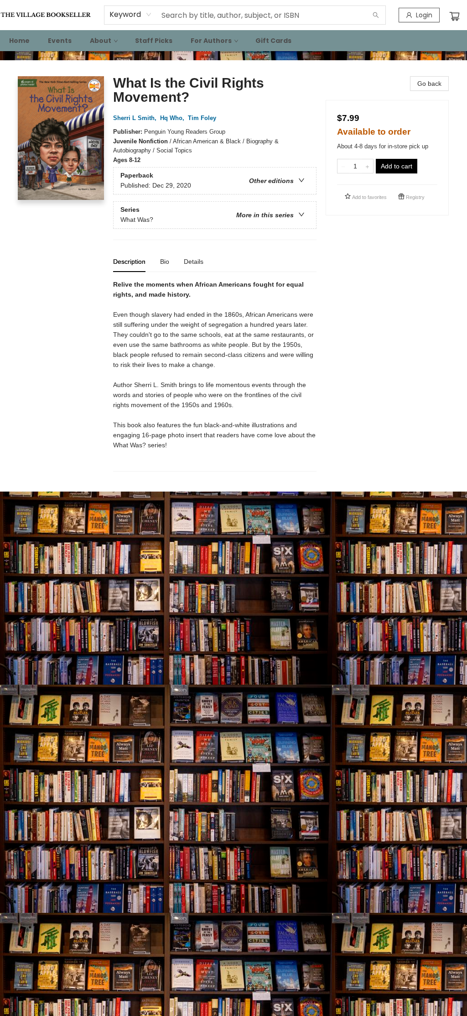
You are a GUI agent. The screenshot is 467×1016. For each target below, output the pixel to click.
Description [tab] (129, 261)
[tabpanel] (215, 375)
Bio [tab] (164, 261)
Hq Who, (173, 118)
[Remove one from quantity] (343, 166)
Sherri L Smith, (135, 118)
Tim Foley (202, 118)
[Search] (376, 15)
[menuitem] (19, 40)
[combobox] (130, 14)
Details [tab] (193, 261)
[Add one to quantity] (367, 166)
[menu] (233, 40)
